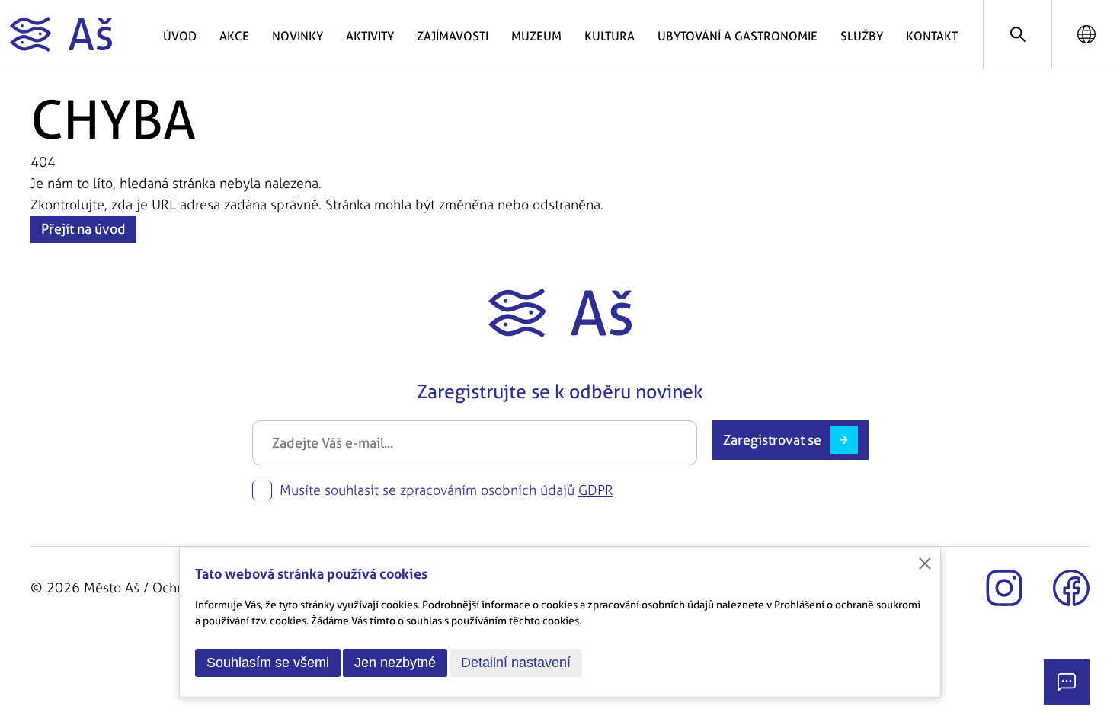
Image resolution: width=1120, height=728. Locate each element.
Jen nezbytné (395, 662)
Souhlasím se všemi (267, 662)
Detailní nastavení (516, 662)
